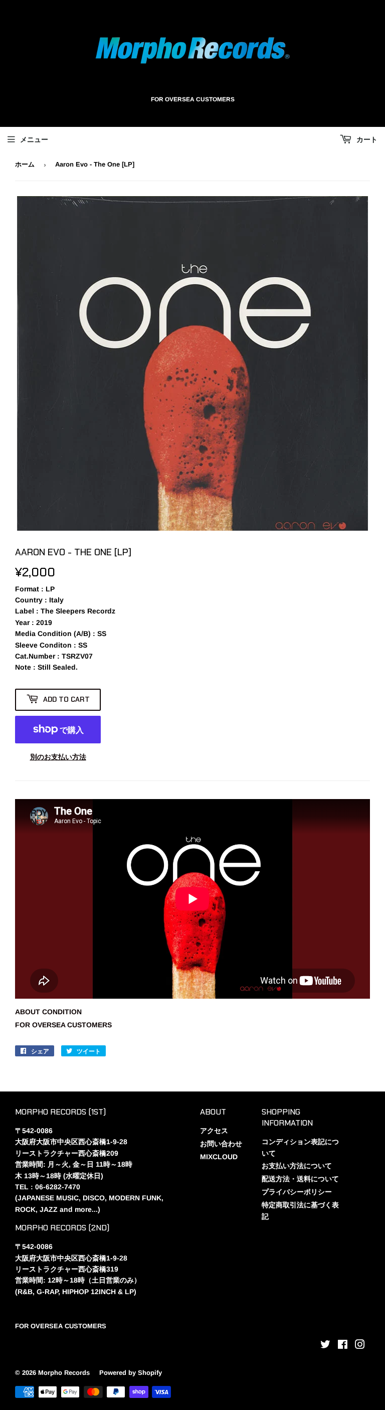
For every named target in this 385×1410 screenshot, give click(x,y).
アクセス (214, 1131)
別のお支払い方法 (58, 757)
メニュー (34, 139)
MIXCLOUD (219, 1157)
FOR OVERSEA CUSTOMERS (63, 1025)
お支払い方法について (297, 1166)
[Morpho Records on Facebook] (342, 1346)
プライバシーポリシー (297, 1192)
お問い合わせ (221, 1144)
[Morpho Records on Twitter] (325, 1346)
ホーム (25, 164)
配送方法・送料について (300, 1179)
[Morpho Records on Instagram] (360, 1346)
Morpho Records (64, 1372)
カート (365, 139)
